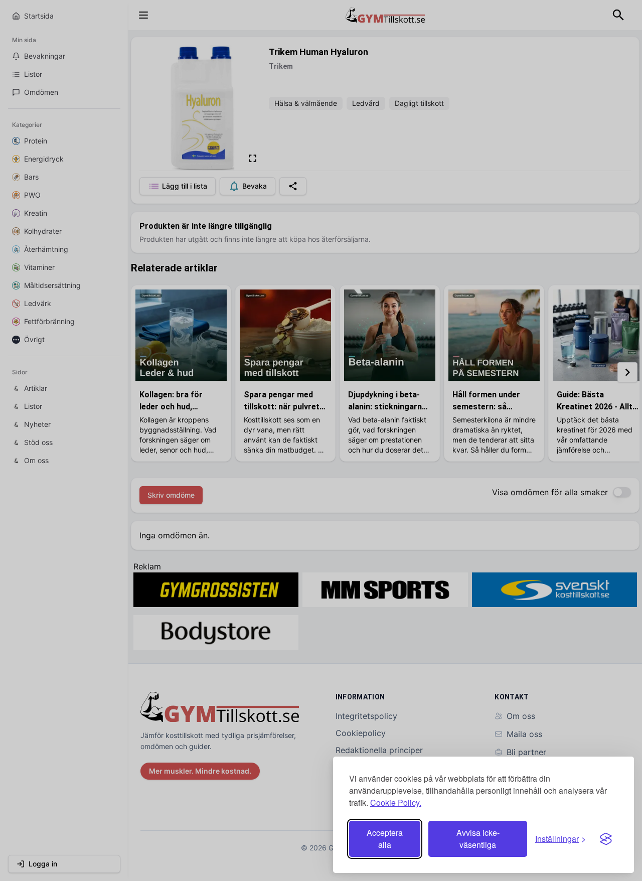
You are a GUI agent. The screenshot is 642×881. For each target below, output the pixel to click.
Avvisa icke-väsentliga (478, 838)
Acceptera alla (385, 838)
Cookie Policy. (395, 802)
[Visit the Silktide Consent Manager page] (606, 839)
